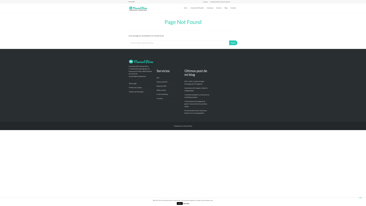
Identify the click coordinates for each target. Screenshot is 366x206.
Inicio (185, 8)
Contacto (233, 8)
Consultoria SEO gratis (197, 8)
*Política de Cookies (135, 87)
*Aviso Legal (132, 83)
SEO (158, 78)
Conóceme (210, 8)
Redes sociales (161, 90)
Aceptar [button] (180, 203)
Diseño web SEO (162, 82)
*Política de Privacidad (136, 92)
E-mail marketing (162, 94)
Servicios (219, 8)
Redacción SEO (162, 86)
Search (233, 43)
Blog (226, 8)
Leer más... (186, 203)
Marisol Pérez (187, 126)
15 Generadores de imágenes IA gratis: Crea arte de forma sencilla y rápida (195, 103)
